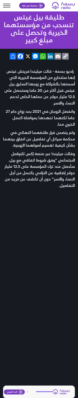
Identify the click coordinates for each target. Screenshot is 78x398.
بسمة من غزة (30, 5)
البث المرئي (12, 391)
